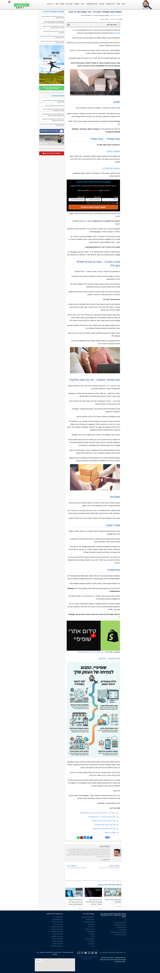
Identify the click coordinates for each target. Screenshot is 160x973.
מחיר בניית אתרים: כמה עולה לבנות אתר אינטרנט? (53, 32)
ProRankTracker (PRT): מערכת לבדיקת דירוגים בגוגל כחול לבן (52, 124)
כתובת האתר (81, 197)
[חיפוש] (9, 2)
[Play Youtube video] (93, 636)
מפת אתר (80, 957)
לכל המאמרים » (105, 859)
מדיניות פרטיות (87, 959)
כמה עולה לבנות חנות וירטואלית (105, 825)
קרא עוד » (119, 906)
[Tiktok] (14, 7)
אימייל (116, 197)
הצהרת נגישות (88, 957)
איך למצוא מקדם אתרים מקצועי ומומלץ (90, 652)
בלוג (82, 4)
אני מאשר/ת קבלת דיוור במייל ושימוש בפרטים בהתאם (97, 203)
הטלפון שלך (97, 197)
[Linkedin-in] (89, 952)
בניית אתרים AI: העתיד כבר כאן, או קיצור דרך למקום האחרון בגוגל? (75, 902)
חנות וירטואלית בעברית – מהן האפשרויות (102, 817)
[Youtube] (18, 7)
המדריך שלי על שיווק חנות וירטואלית (104, 821)
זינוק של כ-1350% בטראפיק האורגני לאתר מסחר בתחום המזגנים (53, 109)
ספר (56, 4)
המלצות (76, 4)
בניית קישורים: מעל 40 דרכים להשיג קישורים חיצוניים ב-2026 (52, 17)
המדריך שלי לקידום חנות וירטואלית (104, 828)
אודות (118, 4)
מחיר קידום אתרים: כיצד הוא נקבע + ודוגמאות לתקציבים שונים (52, 41)
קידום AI (101, 4)
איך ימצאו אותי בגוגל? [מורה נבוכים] (54, 105)
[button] (91, 837)
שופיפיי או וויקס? (110, 832)
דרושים (95, 957)
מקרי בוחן (69, 4)
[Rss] (96, 952)
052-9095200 (94, 190)
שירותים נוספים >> (91, 4)
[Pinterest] (82, 952)
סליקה (108, 386)
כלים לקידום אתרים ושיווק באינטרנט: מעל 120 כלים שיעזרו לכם (52, 36)
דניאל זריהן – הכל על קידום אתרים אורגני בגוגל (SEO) (98, 813)
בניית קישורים (110, 4)
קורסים (62, 4)
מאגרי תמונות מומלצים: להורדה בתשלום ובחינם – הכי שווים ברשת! (53, 27)
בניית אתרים (113, 15)
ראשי (123, 4)
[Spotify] (16, 7)
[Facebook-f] (23, 7)
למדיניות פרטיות (82, 203)
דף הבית (119, 15)
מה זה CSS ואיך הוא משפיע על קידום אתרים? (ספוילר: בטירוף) (94, 902)
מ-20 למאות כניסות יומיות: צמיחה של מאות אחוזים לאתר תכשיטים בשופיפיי (53, 114)
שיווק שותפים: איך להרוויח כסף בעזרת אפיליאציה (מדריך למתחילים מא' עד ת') (53, 22)
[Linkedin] (21, 7)
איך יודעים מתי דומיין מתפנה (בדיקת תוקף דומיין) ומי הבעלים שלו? (53, 119)
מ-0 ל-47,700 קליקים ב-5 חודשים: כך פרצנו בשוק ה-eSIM (53, 101)
